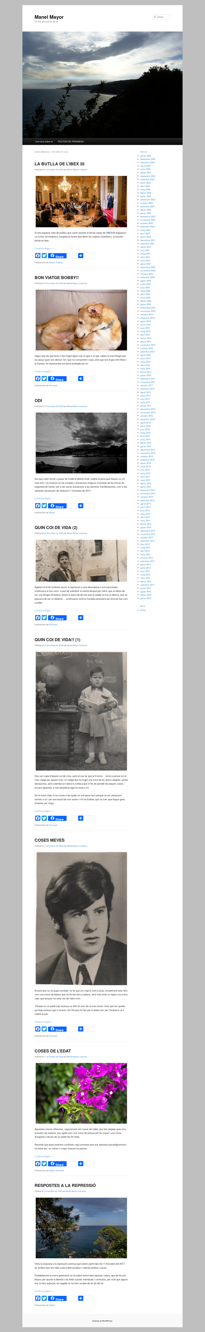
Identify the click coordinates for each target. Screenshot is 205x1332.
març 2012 (145, 577)
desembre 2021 (147, 240)
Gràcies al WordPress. (102, 1320)
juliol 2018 (145, 358)
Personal (53, 385)
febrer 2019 (145, 338)
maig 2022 (145, 230)
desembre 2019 (147, 307)
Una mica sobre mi (44, 141)
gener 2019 (145, 341)
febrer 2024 (145, 192)
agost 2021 (145, 246)
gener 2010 (145, 598)
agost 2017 (145, 392)
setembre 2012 (147, 561)
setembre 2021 (147, 243)
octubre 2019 (146, 314)
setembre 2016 (147, 419)
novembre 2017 (147, 381)
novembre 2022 (147, 219)
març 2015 (145, 480)
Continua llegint (44, 248)
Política (59, 262)
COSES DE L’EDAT (53, 1051)
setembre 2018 (147, 351)
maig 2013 (145, 547)
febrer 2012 (145, 581)
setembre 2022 (147, 226)
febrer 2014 (145, 523)
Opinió (52, 262)
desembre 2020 (147, 267)
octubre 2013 (146, 537)
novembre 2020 (147, 270)
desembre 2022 (147, 216)
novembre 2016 (147, 412)
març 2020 (145, 297)
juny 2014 (145, 510)
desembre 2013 (147, 530)
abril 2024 (145, 186)
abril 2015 (145, 476)
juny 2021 (145, 250)
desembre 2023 (147, 199)
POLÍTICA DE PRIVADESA (71, 141)
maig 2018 (145, 361)
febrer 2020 (145, 300)
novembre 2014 (147, 493)
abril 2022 (145, 233)
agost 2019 (145, 321)
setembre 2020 (147, 277)
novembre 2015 (147, 453)
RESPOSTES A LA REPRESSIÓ (65, 1185)
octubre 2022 (146, 223)
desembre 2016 (147, 409)
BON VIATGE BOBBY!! (57, 277)
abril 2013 (145, 550)
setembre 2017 (147, 388)
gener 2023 (145, 213)
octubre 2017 (146, 385)
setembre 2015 (147, 459)
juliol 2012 (145, 567)
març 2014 (145, 520)
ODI (38, 400)
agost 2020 (145, 280)
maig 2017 (145, 402)
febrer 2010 (145, 594)
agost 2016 (145, 422)
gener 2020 (145, 304)
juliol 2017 (145, 395)
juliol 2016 (145, 425)
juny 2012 (145, 571)
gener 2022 (145, 236)
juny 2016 (145, 429)
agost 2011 (145, 588)
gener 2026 (145, 155)
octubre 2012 (146, 557)
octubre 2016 (146, 415)
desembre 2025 (147, 159)
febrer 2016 (145, 442)
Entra (143, 610)
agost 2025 (145, 165)
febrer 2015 (145, 483)
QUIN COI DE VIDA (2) (56, 527)
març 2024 (145, 189)
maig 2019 (145, 331)
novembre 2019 (147, 311)
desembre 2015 (147, 449)
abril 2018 (145, 365)
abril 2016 (145, 436)
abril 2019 (145, 334)
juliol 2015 (145, 466)
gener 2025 (145, 172)
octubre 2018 (146, 348)
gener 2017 (145, 405)
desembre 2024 (147, 176)
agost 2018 (145, 354)
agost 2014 (145, 503)
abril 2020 (145, 294)
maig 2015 (145, 473)
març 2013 (145, 554)
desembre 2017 (147, 378)
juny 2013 (145, 544)
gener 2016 (145, 446)
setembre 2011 (147, 584)
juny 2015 (145, 469)
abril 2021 (145, 257)
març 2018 (145, 368)
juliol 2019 (145, 324)
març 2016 (145, 439)
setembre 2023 (147, 206)
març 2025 (145, 169)
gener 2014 (145, 527)
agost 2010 (145, 591)
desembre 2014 (147, 490)
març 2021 (145, 260)
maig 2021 (145, 253)
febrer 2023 (145, 209)
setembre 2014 (147, 500)
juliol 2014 (145, 507)
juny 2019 (145, 327)
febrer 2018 (145, 371)
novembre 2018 (147, 344)
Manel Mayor (49, 16)
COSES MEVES (50, 840)
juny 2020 (145, 287)
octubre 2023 (146, 203)
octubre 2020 (146, 273)
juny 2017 (145, 398)
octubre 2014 (146, 496)
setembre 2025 (147, 162)
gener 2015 (145, 486)
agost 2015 (145, 463)
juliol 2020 (145, 284)
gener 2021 (145, 263)
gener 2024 (145, 196)
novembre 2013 (147, 534)
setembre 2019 (147, 317)
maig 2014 (145, 513)
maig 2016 (145, 432)
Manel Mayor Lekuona (77, 169)
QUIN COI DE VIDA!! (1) (57, 639)
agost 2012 (145, 564)
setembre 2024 (147, 179)
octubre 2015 (146, 456)
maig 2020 (145, 290)
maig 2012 (145, 574)
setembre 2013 (147, 540)
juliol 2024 (145, 182)
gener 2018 (145, 375)
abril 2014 (145, 517)
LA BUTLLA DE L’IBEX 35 (59, 164)
